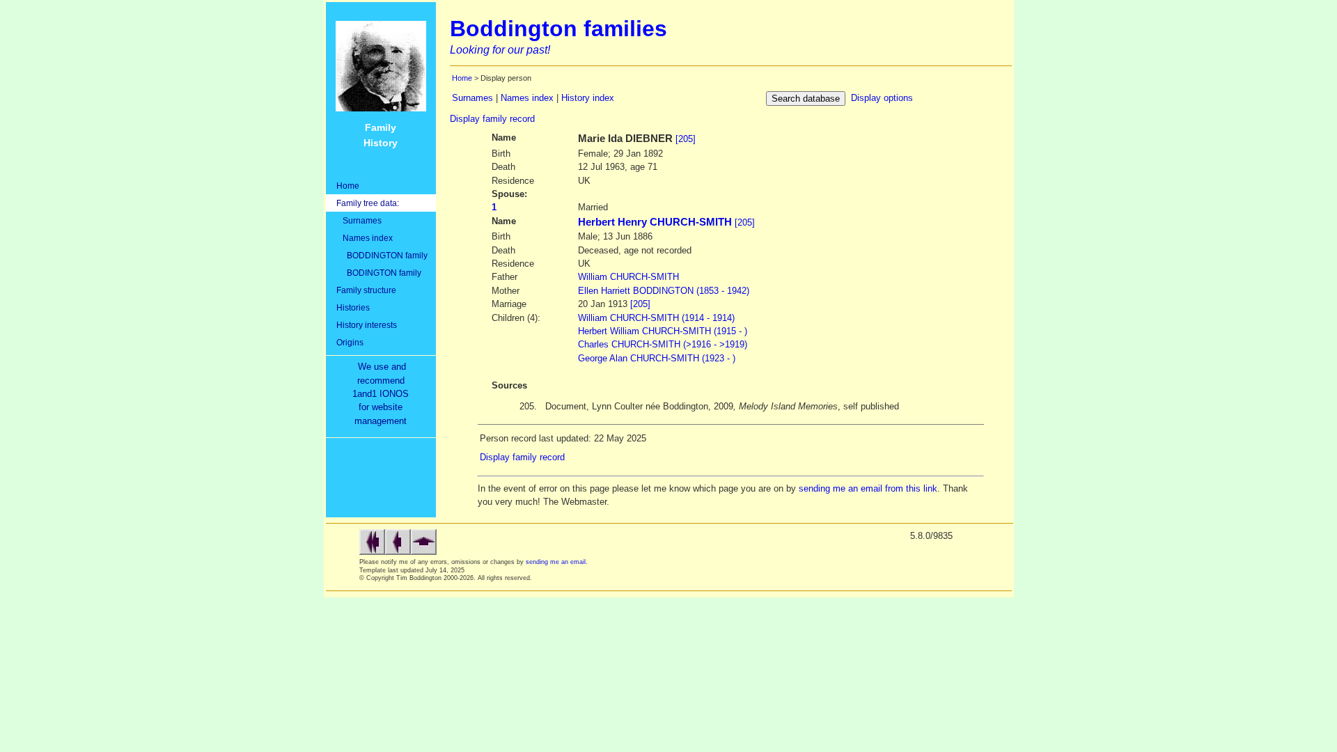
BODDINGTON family (382, 255)
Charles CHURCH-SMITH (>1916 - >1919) (662, 344)
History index (587, 98)
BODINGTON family (378, 272)
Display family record (492, 118)
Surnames (359, 220)
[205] (685, 139)
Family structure (366, 290)
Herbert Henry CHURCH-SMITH (655, 222)
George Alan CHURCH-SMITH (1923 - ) (656, 358)
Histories (353, 307)
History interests (366, 324)
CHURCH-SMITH (628, 277)
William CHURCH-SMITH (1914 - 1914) (656, 318)
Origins (349, 342)
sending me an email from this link (868, 488)
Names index (364, 237)
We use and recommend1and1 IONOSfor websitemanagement (383, 393)
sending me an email (556, 561)
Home (347, 185)
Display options (882, 98)
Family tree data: (367, 202)
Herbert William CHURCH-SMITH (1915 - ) (662, 331)
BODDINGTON (663, 290)
